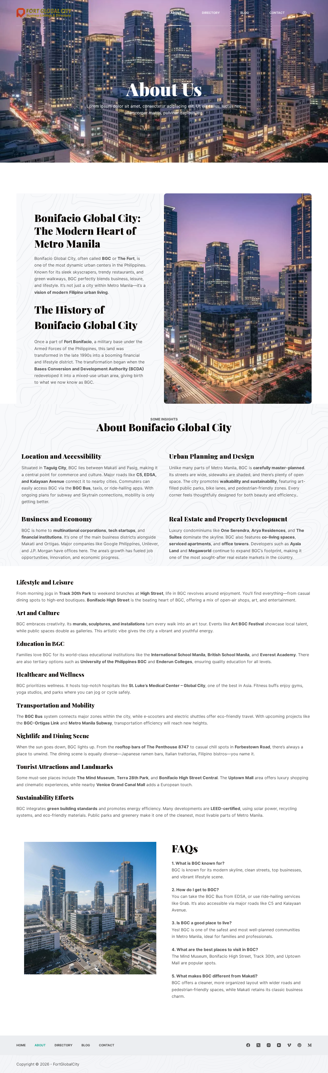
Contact (277, 13)
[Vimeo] (289, 1045)
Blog (244, 13)
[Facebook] (248, 1045)
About (175, 13)
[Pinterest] (299, 1045)
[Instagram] (269, 1045)
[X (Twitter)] (258, 1045)
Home (145, 13)
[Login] (304, 13)
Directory (211, 13)
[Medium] (310, 1045)
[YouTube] (279, 1045)
